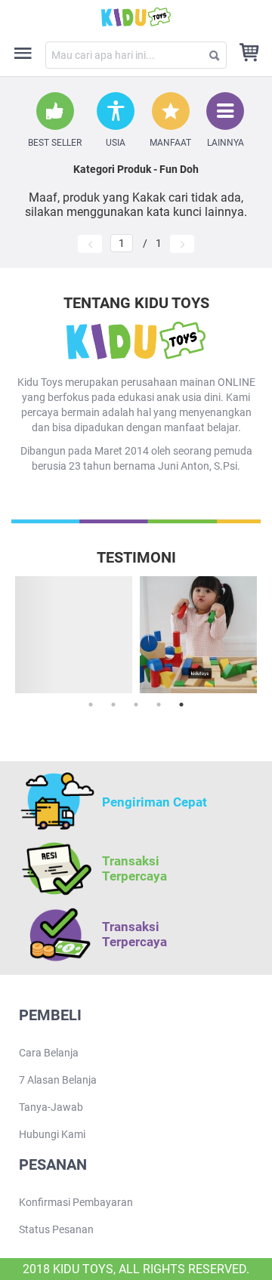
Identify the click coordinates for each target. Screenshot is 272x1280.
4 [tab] (158, 704)
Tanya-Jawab (51, 1107)
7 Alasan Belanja (58, 1080)
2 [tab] (113, 704)
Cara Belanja (49, 1053)
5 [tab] (181, 704)
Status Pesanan (56, 1229)
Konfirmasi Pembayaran (76, 1202)
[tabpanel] (198, 634)
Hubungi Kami (52, 1134)
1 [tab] (90, 704)
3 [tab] (136, 704)
